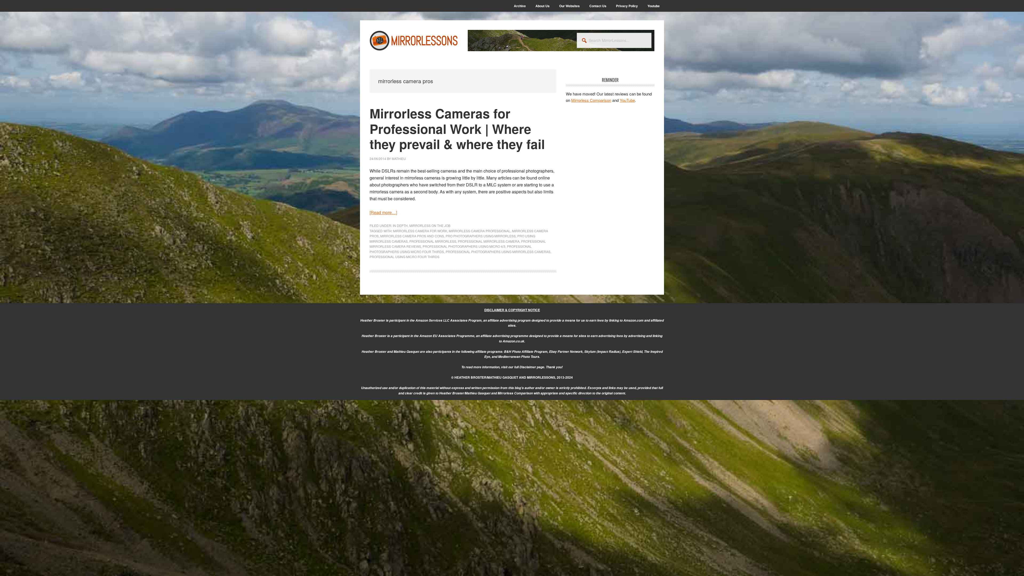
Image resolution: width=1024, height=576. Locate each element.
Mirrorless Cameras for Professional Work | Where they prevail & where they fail (457, 128)
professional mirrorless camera (488, 241)
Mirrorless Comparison (591, 100)
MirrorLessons (414, 40)
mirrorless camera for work (420, 231)
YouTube (627, 100)
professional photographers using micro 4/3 (464, 246)
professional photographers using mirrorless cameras (498, 251)
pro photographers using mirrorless (481, 236)
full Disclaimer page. (529, 367)
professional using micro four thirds (404, 256)
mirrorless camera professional (479, 231)
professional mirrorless (432, 241)
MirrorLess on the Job (429, 225)
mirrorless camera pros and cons (412, 236)
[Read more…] (383, 212)
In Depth (400, 225)
